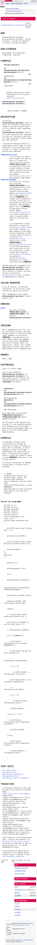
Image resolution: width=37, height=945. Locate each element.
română (17, 912)
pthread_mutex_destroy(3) (18, 244)
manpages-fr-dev (16, 11)
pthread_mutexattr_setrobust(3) (12, 25)
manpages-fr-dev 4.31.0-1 (22, 925)
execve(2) (5, 341)
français (17, 909)
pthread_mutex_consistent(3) (19, 212)
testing (17, 893)
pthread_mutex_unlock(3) (18, 227)
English (17, 906)
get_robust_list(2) (9, 770)
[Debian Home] (2, 4)
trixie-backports (20, 890)
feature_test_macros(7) (15, 98)
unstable (8, 11)
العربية (17, 903)
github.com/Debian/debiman (25, 940)
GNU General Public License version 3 (16, 841)
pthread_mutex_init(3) (10, 776)
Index (7, 4)
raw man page (20, 874)
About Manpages (17, 4)
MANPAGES (8, 0)
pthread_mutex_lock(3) (17, 176)
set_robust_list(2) (9, 772)
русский (17, 915)
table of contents (21, 879)
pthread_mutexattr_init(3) (12, 275)
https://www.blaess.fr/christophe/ (16, 793)
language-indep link (21, 868)
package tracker (20, 871)
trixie (16, 887)
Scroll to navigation (9, 18)
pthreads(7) (24, 778)
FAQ (26, 4)
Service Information (12, 8)
